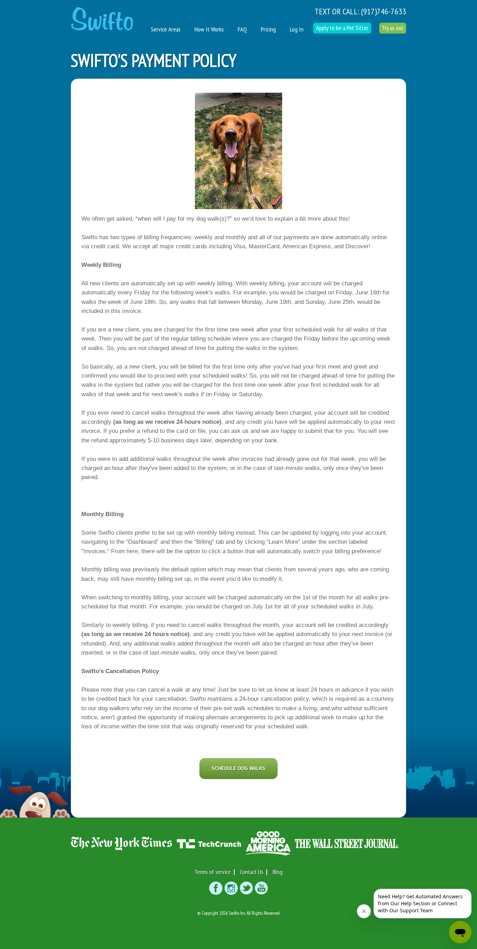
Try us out (392, 28)
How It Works (209, 29)
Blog (277, 872)
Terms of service (213, 872)
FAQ (242, 29)
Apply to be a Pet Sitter (342, 28)
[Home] (102, 15)
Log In (296, 29)
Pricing (268, 29)
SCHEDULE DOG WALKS (238, 768)
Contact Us (251, 872)
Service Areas (166, 29)
